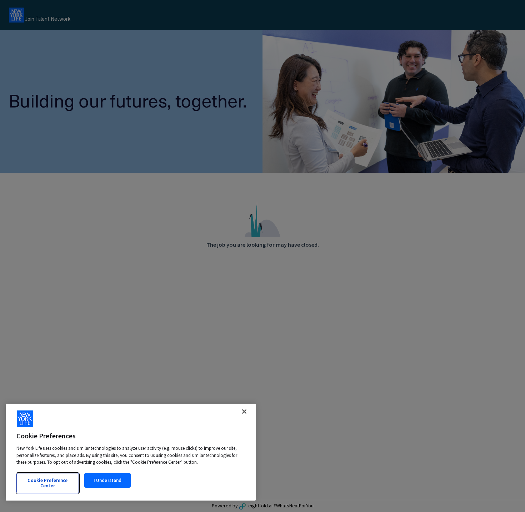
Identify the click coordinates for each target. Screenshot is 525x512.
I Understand (108, 480)
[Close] (244, 411)
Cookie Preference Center (48, 483)
